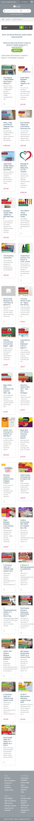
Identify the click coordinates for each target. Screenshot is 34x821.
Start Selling (8, 798)
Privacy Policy (8, 790)
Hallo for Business (10, 801)
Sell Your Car (8, 803)
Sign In (17, 50)
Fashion (8, 19)
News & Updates (9, 780)
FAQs (22, 792)
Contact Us (8, 783)
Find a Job (24, 808)
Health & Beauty (18, 19)
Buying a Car (25, 805)
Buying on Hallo (26, 798)
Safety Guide (25, 783)
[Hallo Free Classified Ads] (17, 6)
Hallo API (24, 789)
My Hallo (24, 2)
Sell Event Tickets (10, 806)
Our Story (7, 778)
